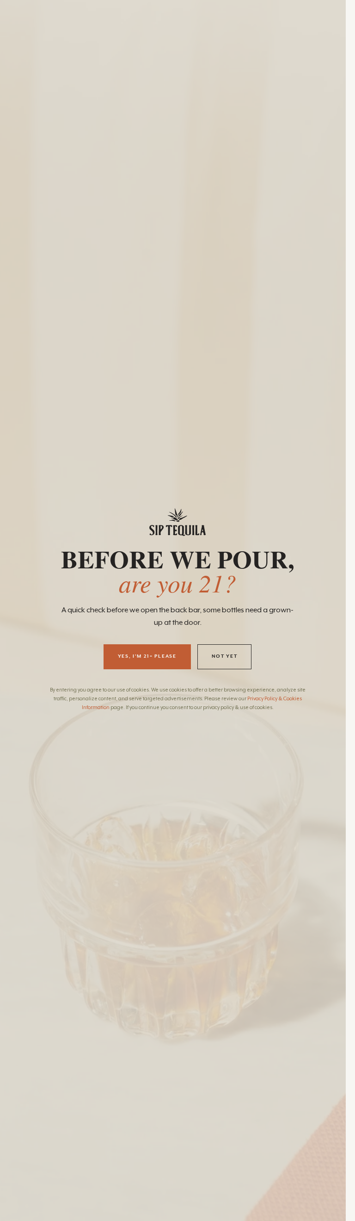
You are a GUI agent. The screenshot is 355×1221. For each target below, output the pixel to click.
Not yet (225, 656)
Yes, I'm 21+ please (147, 656)
